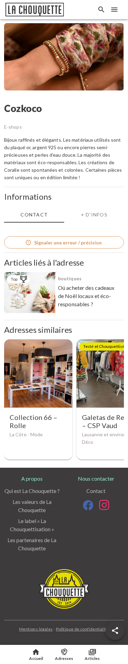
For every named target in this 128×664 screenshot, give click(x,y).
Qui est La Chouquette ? (32, 491)
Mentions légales (36, 629)
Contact (95, 491)
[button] (115, 630)
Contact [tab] (34, 214)
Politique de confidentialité (82, 629)
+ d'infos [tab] (94, 214)
